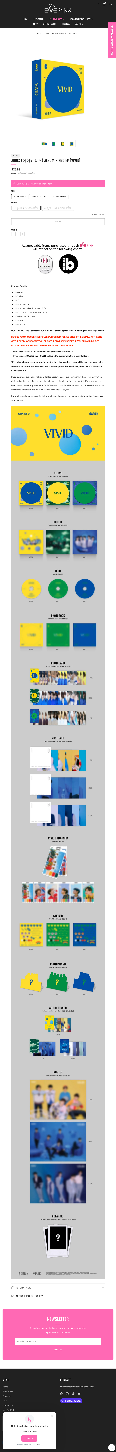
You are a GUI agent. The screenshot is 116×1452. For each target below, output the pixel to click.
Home (25, 19)
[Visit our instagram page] (67, 1394)
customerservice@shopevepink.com (77, 1386)
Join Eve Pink (8, 1410)
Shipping (14, 173)
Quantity (15, 230)
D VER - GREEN (59, 196)
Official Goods (49, 24)
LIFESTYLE (66, 24)
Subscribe (58, 1350)
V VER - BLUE (20, 196)
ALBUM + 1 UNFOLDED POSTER (57, 208)
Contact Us (8, 1405)
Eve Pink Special (57, 19)
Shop (35, 24)
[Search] (97, 4)
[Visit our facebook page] (61, 1394)
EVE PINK (79, 24)
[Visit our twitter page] (79, 1394)
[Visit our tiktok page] (73, 1394)
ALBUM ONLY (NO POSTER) (26, 208)
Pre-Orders (39, 19)
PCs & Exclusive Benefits (81, 19)
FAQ (5, 1400)
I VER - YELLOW (39, 196)
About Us (7, 1396)
